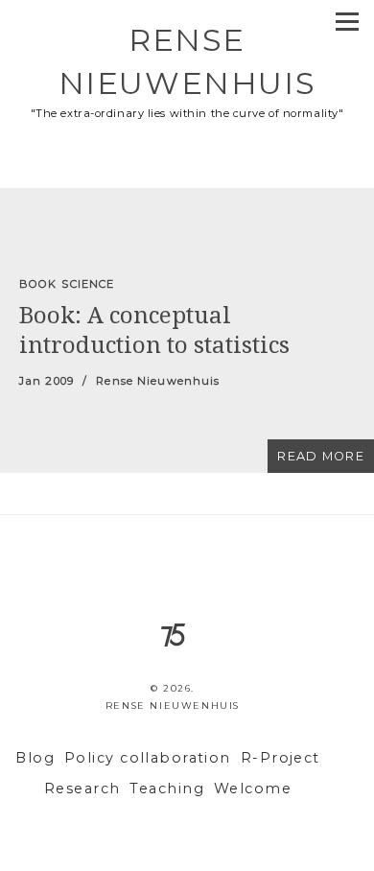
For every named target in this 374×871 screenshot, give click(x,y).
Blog (35, 757)
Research (82, 788)
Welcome (253, 788)
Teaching (166, 788)
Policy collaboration (147, 757)
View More (187, 330)
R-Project (280, 757)
